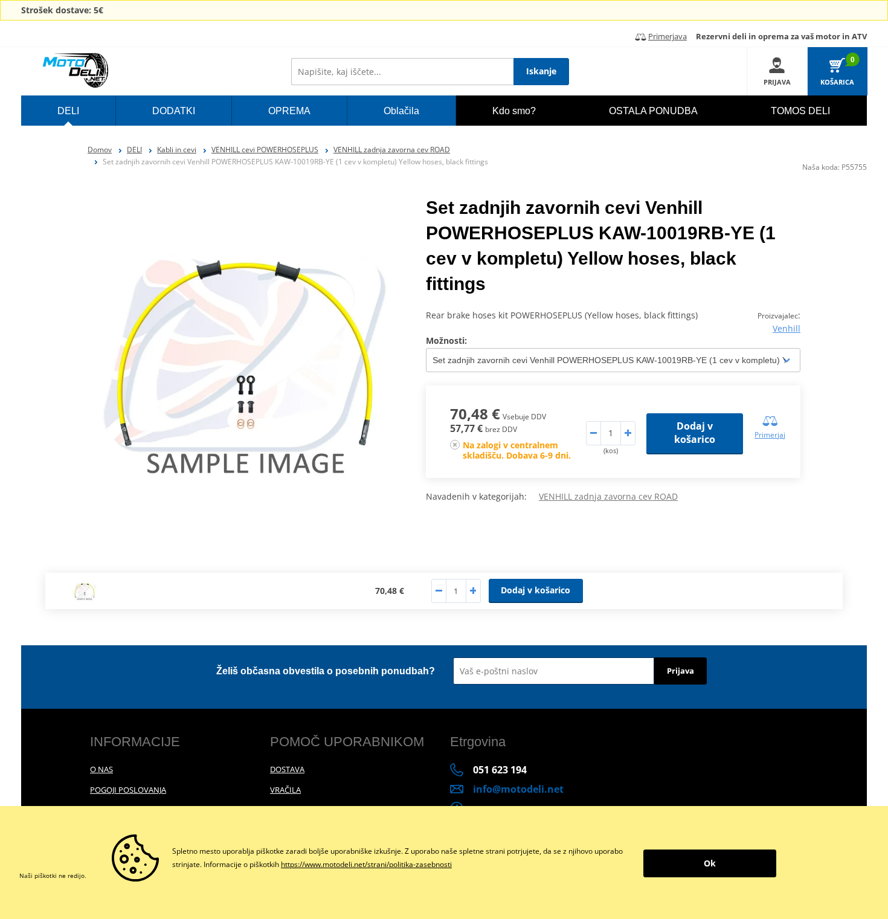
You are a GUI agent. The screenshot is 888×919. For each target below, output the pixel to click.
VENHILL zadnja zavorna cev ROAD (391, 149)
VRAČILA (285, 789)
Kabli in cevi (176, 149)
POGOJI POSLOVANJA (128, 789)
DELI (134, 149)
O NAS (101, 769)
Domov (100, 149)
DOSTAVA (287, 769)
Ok (710, 863)
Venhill (786, 328)
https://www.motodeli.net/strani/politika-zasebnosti (366, 864)
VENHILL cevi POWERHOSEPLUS (264, 149)
